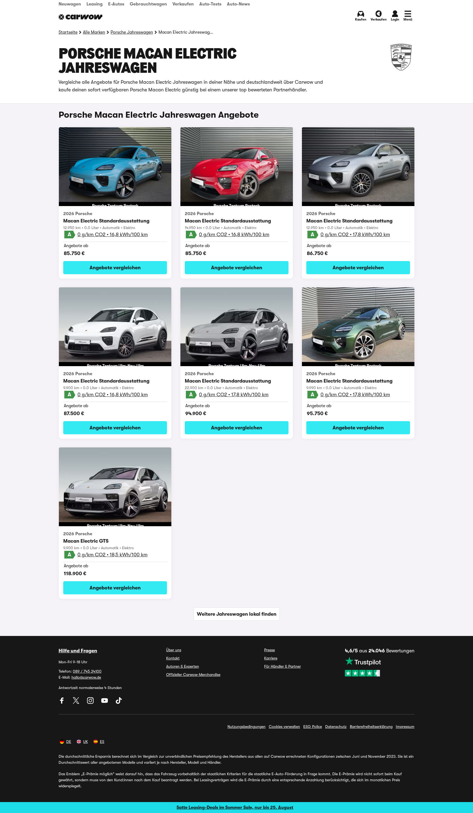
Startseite (68, 32)
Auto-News (238, 4)
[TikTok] (119, 702)
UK (85, 741)
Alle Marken (94, 32)
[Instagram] (91, 702)
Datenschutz (336, 726)
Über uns (173, 650)
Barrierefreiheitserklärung (371, 726)
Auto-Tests (210, 4)
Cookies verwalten (284, 726)
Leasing (94, 4)
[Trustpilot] (379, 666)
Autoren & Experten (182, 666)
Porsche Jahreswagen (132, 32)
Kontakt (173, 658)
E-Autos (116, 4)
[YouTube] (105, 702)
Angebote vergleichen (115, 267)
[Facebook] (62, 702)
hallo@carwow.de (86, 677)
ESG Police (312, 726)
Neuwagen (70, 4)
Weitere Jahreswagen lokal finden (236, 614)
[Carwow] (80, 17)
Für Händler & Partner (282, 666)
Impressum (405, 726)
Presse (269, 650)
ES (102, 741)
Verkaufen (183, 4)
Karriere (270, 658)
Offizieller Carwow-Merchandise (193, 674)
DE (68, 741)
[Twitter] (76, 702)
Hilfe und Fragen (78, 650)
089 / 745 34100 (87, 671)
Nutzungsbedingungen (246, 726)
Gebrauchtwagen (148, 4)
